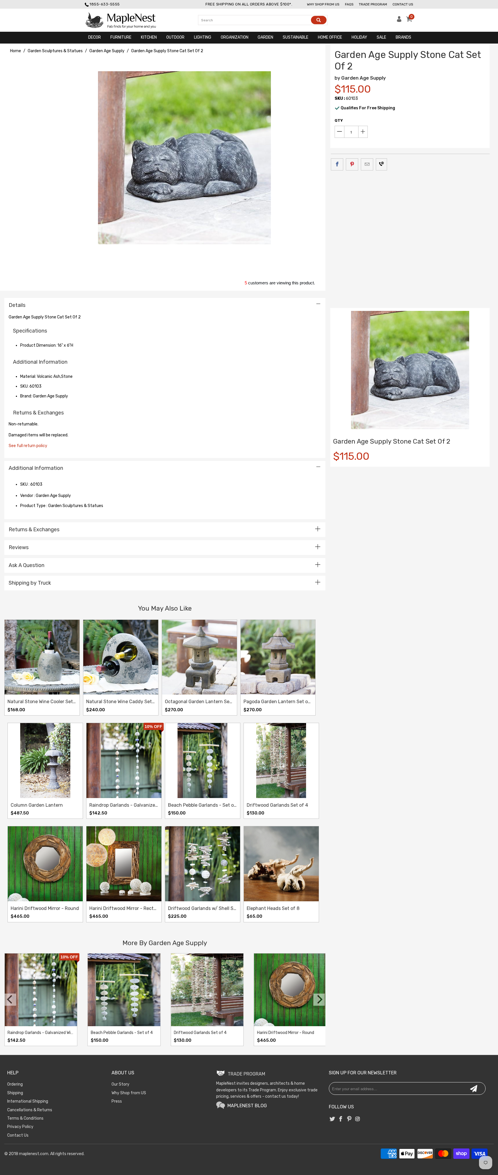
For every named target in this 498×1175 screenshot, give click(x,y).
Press (117, 1101)
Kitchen (149, 37)
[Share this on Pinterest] (352, 164)
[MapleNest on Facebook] (340, 1119)
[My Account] (399, 20)
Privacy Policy (20, 1126)
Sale (381, 37)
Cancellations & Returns (29, 1110)
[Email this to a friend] (367, 164)
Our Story (120, 1084)
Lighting (202, 37)
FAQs (349, 4)
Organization (234, 37)
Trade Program (373, 4)
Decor (94, 37)
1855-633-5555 (105, 4)
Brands (403, 37)
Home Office (330, 37)
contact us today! (282, 1096)
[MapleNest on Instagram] (357, 1119)
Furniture (120, 37)
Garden (265, 37)
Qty (339, 120)
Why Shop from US (129, 1092)
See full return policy (28, 445)
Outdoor (175, 37)
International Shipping (27, 1101)
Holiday (359, 37)
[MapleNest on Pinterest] (349, 1119)
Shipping (15, 1092)
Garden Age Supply (363, 78)
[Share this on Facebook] (337, 164)
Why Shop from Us (323, 4)
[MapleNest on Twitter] (332, 1119)
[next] (319, 1000)
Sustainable (295, 37)
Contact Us (403, 4)
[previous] (10, 1000)
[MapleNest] (126, 20)
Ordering (15, 1084)
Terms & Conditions (25, 1118)
